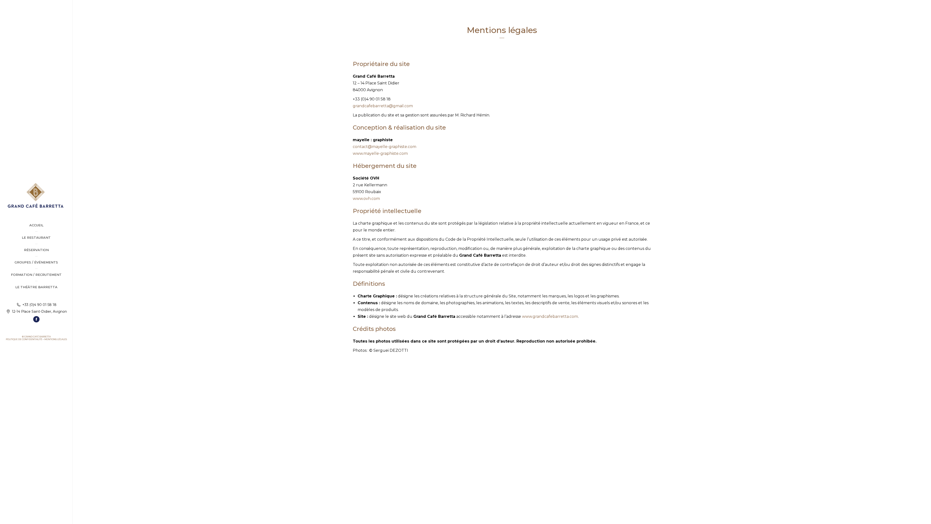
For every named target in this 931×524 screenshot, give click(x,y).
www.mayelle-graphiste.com (380, 153)
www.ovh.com (366, 198)
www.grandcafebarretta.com (550, 316)
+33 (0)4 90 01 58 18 (39, 305)
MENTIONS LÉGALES (55, 339)
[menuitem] (36, 225)
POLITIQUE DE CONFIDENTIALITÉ (24, 339)
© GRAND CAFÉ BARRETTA (36, 336)
